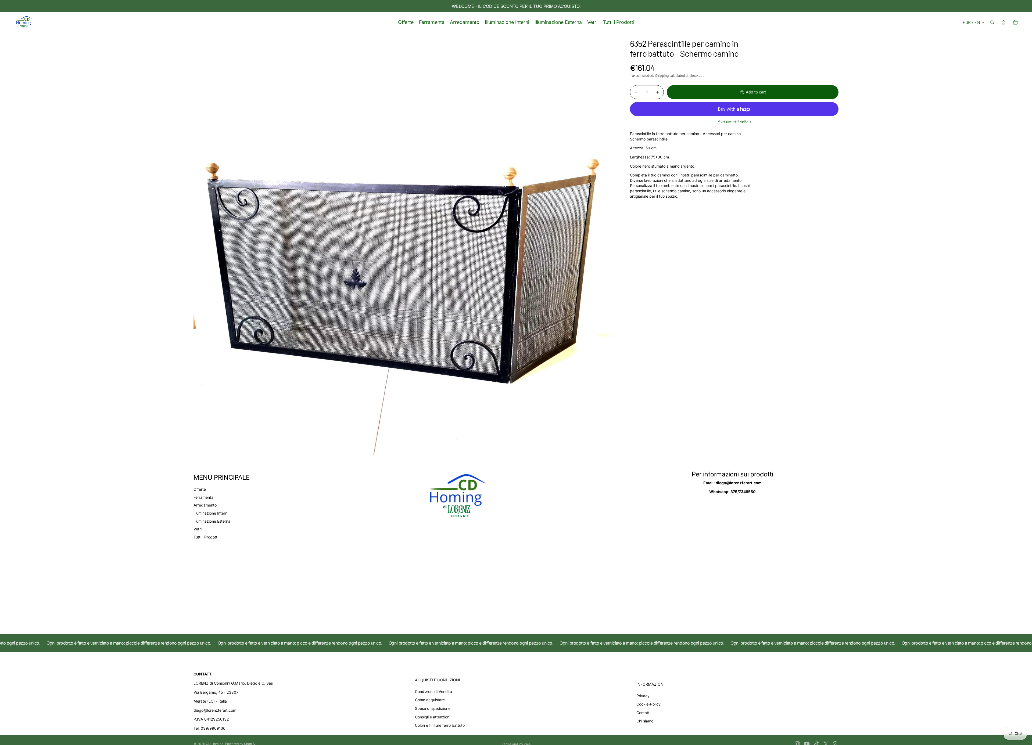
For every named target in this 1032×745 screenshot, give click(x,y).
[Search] (992, 22)
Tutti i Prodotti (206, 537)
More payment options (734, 121)
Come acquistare (430, 699)
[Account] (1003, 22)
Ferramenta (203, 497)
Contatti (643, 712)
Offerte (200, 489)
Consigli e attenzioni (432, 717)
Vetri (198, 529)
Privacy (643, 695)
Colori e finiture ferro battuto (440, 725)
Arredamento (205, 505)
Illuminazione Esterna (212, 521)
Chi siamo (644, 721)
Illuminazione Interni (211, 513)
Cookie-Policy (648, 704)
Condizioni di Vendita (433, 691)
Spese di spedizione (432, 708)
